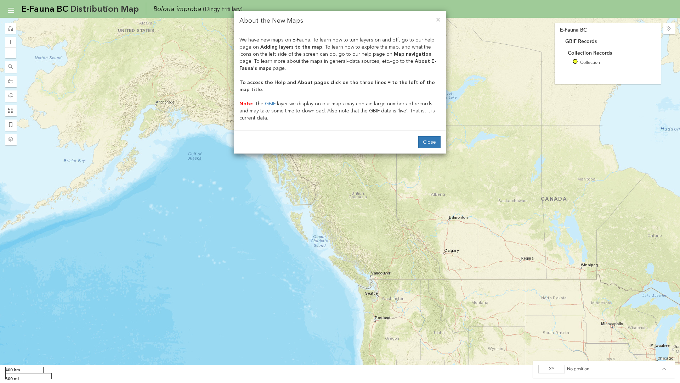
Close (429, 142)
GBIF (270, 104)
